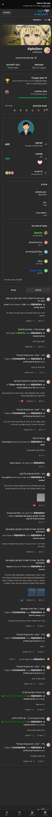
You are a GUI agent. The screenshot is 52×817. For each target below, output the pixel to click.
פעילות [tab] (38, 290)
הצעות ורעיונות (39, 538)
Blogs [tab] (13, 290)
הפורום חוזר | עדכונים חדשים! (31, 329)
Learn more (47, 4)
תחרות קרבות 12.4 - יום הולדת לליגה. (28, 718)
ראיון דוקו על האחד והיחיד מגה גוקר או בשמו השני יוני (25, 299)
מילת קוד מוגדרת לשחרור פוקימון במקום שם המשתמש (25, 530)
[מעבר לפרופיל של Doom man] (46, 270)
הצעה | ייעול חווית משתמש (33, 608)
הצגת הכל (9, 106)
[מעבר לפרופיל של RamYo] (46, 233)
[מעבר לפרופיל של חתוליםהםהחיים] (46, 252)
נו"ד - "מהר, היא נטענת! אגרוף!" (30, 355)
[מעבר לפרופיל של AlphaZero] (48, 299)
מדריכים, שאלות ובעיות (26, 387)
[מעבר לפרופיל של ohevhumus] (9, 172)
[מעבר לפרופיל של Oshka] (12, 172)
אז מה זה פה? (39, 438)
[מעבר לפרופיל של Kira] (46, 261)
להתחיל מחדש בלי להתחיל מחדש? (29, 380)
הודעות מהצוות (39, 336)
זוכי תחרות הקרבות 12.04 (33, 692)
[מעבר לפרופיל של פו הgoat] (7, 172)
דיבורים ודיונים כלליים (32, 362)
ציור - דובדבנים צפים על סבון (32, 473)
